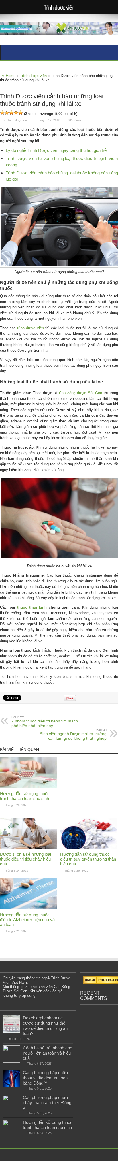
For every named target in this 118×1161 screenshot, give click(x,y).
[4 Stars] (16, 112)
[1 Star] (2, 112)
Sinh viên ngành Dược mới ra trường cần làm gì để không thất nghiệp (73, 734)
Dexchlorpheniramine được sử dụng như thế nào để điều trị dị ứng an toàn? (45, 1025)
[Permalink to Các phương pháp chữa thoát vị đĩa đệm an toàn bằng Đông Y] (11, 1086)
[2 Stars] (7, 112)
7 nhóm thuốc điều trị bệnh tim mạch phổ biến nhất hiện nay (44, 721)
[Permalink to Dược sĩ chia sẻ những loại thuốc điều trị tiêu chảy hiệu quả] (28, 847)
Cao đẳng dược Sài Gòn (80, 393)
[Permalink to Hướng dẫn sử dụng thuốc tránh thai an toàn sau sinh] (28, 787)
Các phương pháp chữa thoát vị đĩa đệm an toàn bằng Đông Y (45, 1077)
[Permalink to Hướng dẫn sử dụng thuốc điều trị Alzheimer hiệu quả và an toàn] (28, 908)
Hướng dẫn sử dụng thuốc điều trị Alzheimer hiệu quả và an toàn (27, 919)
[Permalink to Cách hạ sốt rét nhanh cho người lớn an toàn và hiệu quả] (11, 1061)
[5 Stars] (20, 112)
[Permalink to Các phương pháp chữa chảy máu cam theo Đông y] (11, 1111)
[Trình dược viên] (59, 31)
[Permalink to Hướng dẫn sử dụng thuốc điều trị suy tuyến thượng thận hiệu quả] (88, 847)
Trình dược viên (33, 76)
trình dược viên (30, 328)
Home (10, 76)
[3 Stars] (11, 112)
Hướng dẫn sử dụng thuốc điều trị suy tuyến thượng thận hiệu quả (88, 859)
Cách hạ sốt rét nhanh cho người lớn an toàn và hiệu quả (47, 1053)
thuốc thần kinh (32, 607)
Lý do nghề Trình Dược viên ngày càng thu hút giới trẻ (56, 150)
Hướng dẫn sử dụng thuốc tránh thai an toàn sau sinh (25, 796)
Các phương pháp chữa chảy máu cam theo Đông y (47, 1102)
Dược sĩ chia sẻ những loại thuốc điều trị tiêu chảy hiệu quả (25, 859)
